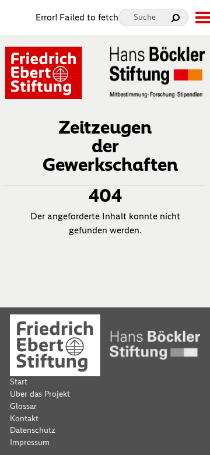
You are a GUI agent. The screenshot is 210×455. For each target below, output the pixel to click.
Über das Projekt (40, 394)
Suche (145, 17)
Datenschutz (32, 430)
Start (18, 382)
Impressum (30, 442)
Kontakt (24, 419)
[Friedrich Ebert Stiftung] (43, 72)
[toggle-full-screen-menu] (202, 17)
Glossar (23, 406)
